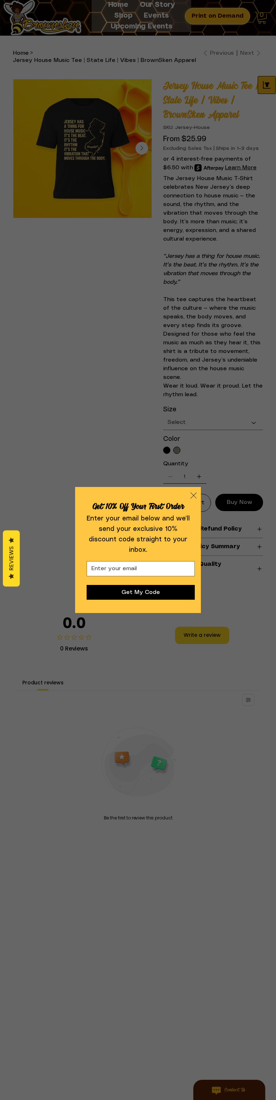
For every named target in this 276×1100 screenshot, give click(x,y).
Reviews (11, 558)
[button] (193, 495)
